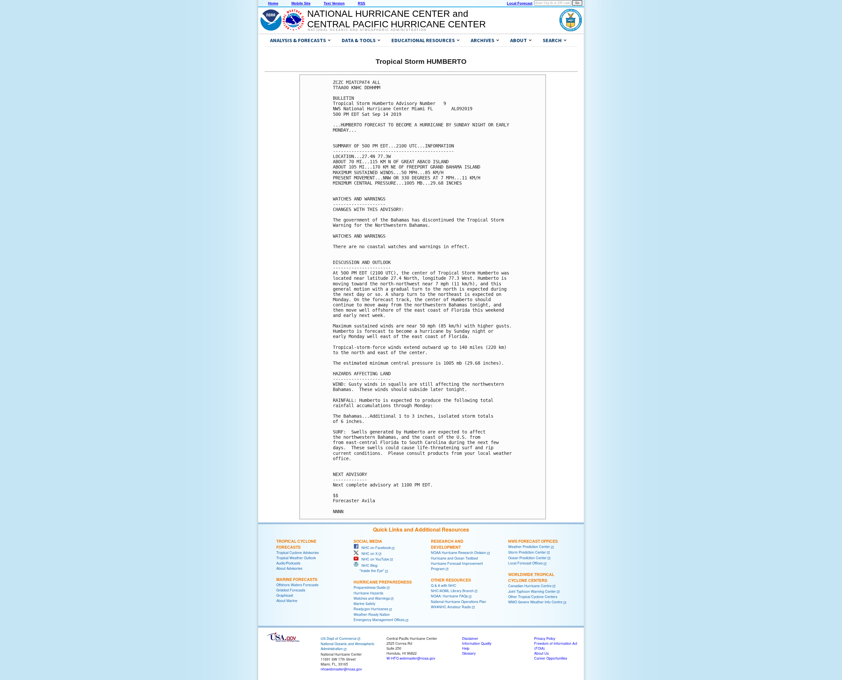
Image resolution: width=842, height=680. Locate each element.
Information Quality (476, 643)
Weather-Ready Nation (372, 614)
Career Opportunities (550, 658)
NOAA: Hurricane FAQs (449, 595)
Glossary (469, 653)
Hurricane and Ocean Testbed (454, 558)
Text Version (334, 3)
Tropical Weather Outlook (296, 557)
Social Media (368, 541)
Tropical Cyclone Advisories (297, 552)
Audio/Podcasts (288, 563)
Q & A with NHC (443, 585)
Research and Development (447, 544)
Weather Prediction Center (529, 546)
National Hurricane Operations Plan (458, 601)
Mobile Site (300, 3)
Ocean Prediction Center (527, 557)
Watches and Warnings (372, 598)
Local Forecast (519, 3)
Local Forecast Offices (525, 563)
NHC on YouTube (374, 559)
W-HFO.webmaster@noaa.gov (410, 658)
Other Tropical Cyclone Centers (532, 596)
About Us (541, 653)
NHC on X (368, 553)
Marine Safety (364, 603)
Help (465, 648)
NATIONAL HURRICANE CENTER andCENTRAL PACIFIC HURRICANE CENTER (396, 19)
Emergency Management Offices (379, 619)
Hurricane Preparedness (383, 582)
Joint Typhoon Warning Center (532, 591)
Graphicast (284, 595)
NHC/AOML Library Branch (452, 590)
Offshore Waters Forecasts (297, 584)
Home (273, 3)
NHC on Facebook (375, 547)
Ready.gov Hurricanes (371, 608)
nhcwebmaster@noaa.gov (341, 669)
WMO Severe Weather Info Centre (535, 601)
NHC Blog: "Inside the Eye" (369, 568)
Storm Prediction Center (527, 552)
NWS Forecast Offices (533, 541)
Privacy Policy (544, 638)
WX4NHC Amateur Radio (451, 606)
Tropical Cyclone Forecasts (296, 544)
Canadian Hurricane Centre (530, 585)
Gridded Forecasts (290, 590)
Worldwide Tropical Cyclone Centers (531, 577)
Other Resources (451, 580)
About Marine (286, 600)
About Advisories (289, 568)
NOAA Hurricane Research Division (458, 552)
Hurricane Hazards (368, 592)
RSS (361, 3)
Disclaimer (470, 638)
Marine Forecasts (296, 579)
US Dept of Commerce (339, 638)
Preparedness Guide (370, 587)
